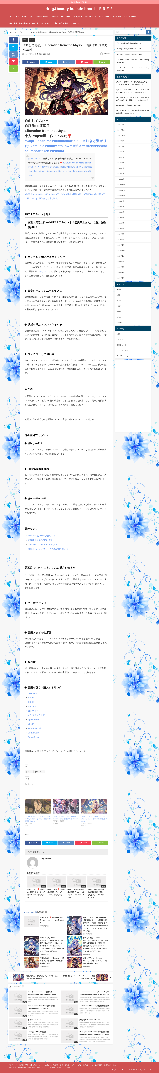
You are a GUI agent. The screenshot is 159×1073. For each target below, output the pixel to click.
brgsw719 (107, 53)
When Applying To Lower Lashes (129, 43)
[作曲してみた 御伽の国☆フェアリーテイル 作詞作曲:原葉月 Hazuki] (94, 806)
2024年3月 (121, 168)
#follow (63, 167)
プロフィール (14, 16)
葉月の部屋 (117, 16)
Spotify (31, 724)
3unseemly (136, 84)
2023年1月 (121, 245)
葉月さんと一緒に (130, 16)
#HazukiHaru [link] (39, 194)
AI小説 (119, 311)
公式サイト (33, 711)
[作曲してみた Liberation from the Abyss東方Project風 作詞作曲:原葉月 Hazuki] (38, 806)
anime (25, 40)
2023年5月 (121, 223)
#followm (71, 167)
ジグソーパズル (90, 16)
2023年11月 (121, 190)
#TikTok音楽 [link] (71, 194)
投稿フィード (121, 345)
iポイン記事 (65, 16)
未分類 (119, 289)
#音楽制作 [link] (88, 194)
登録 (118, 334)
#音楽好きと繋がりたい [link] (49, 198)
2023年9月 (121, 201)
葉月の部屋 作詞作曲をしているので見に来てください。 (30, 23)
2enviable (138, 92)
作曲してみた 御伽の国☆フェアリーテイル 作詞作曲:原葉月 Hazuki (94, 819)
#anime (75, 163)
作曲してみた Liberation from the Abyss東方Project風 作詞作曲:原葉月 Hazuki (38, 819)
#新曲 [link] (80, 194)
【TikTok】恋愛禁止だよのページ (66, 23)
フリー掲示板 (77, 16)
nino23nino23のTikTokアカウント (43, 545)
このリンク (42, 271)
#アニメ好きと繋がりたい (40, 167)
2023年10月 (121, 196)
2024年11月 (121, 130)
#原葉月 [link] (28, 194)
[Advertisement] (133, 396)
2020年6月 (121, 278)
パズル (119, 306)
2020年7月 (121, 272)
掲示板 (24, 16)
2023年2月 (121, 239)
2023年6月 (121, 217)
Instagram (32, 693)
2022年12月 (121, 250)
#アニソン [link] (60, 194)
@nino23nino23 (35, 159)
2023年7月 (121, 212)
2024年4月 (121, 163)
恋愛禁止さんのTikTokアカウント (43, 540)
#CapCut (67, 163)
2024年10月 (121, 135)
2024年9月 (121, 141)
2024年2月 (121, 174)
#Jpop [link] (34, 198)
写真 (31, 16)
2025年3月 (121, 124)
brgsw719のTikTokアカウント (42, 536)
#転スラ (79, 167)
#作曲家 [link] (97, 194)
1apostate (137, 105)
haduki (32, 40)
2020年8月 (121, 267)
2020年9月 (121, 261)
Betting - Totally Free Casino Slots (129, 49)
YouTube (32, 706)
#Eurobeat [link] (50, 194)
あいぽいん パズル (123, 105)
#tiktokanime (85, 163)
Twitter (31, 697)
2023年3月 (121, 234)
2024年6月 (121, 152)
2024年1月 (121, 179)
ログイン (120, 339)
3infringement (125, 113)
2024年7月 (121, 146)
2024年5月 (121, 157)
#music (56, 167)
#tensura (51, 171)
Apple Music (33, 719)
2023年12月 (121, 184)
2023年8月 (121, 207)
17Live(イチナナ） (42, 16)
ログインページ (104, 16)
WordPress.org (122, 356)
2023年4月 (121, 228)
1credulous (141, 100)
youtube (55, 16)
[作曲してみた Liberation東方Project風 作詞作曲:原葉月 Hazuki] (66, 806)
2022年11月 (121, 256)
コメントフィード (123, 350)
